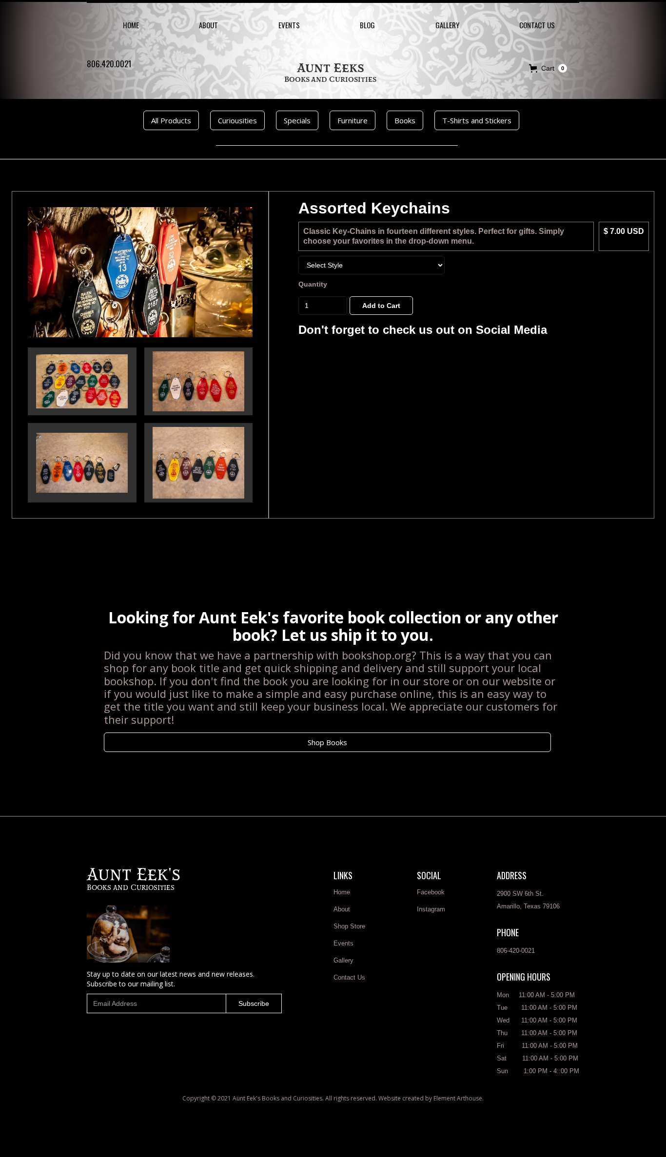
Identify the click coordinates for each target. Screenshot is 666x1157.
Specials (297, 120)
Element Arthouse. (458, 1098)
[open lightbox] (140, 272)
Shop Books (327, 742)
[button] (548, 68)
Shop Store (349, 926)
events (289, 24)
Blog (367, 24)
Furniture (352, 120)
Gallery (447, 24)
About (208, 24)
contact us (537, 24)
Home (131, 24)
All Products (171, 120)
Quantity (312, 284)
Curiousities (237, 120)
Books (404, 120)
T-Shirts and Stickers (476, 120)
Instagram (431, 909)
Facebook (431, 892)
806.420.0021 (109, 64)
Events (343, 943)
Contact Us (349, 977)
